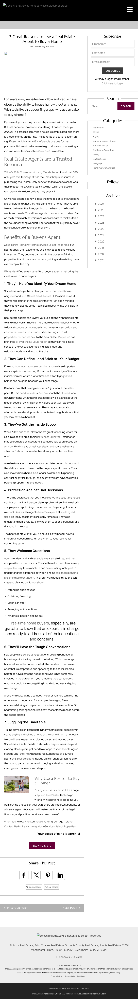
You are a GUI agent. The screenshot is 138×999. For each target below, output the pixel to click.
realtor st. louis (99, 159)
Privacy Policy (56, 976)
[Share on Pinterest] (48, 875)
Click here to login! (113, 83)
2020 (101, 241)
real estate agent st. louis (104, 141)
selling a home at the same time (44, 734)
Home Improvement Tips (104, 167)
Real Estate (52, 887)
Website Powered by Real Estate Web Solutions (69, 988)
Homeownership (100, 145)
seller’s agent (26, 758)
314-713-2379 (74, 957)
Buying (96, 136)
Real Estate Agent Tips (103, 150)
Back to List (41, 845)
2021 (101, 235)
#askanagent (34, 887)
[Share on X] (36, 875)
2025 (101, 210)
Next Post (70, 907)
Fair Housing (82, 976)
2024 (101, 216)
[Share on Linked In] (60, 875)
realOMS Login (99, 993)
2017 (101, 260)
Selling (96, 132)
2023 (101, 222)
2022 (101, 229)
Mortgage (97, 163)
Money (96, 154)
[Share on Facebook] (23, 875)
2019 (101, 248)
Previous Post (17, 907)
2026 (101, 204)
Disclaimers (87, 993)
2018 (101, 254)
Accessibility (70, 976)
